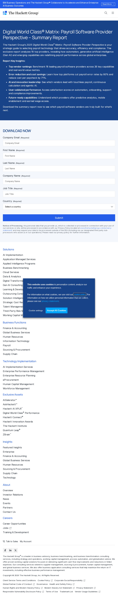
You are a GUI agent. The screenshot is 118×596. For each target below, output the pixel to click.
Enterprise (8, 451)
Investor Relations (13, 494)
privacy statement (50, 301)
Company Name (16, 175)
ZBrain (7, 434)
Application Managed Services (19, 259)
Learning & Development (16, 289)
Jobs (5, 528)
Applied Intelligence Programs (19, 263)
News (6, 499)
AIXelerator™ (10, 400)
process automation (79, 559)
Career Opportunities (14, 523)
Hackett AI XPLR (12, 408)
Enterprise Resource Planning (19, 375)
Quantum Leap (11, 430)
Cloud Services (11, 272)
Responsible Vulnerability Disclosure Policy (22, 591)
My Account (26, 541)
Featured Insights (12, 447)
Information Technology (16, 341)
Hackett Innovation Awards (18, 421)
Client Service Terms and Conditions (19, 580)
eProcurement (11, 379)
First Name (14, 150)
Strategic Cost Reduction (17, 302)
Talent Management (14, 306)
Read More (107, 4)
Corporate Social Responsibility (68, 580)
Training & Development (16, 532)
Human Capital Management (18, 384)
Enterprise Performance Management (23, 371)
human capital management (99, 564)
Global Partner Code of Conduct (17, 584)
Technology (9, 477)
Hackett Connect (13, 417)
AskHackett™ (10, 404)
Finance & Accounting (15, 328)
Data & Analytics (12, 276)
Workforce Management (16, 388)
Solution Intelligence (14, 298)
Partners (8, 507)
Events (6, 503)
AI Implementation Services (18, 366)
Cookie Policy (44, 580)
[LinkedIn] (10, 550)
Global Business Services (16, 332)
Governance (42, 584)
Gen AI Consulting (13, 285)
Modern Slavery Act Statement (58, 588)
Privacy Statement (84, 588)
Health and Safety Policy (61, 584)
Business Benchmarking (16, 267)
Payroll (7, 345)
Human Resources (13, 336)
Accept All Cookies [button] (56, 310)
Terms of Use (52, 591)
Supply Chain (10, 354)
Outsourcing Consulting (16, 293)
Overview (8, 490)
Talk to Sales (12, 541)
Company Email (16, 137)
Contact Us (9, 511)
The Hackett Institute (15, 425)
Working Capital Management (19, 315)
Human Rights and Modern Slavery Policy (21, 588)
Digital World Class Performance (21, 412)
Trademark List (66, 591)
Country (12, 201)
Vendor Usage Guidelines (86, 591)
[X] (15, 550)
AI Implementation (13, 255)
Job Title (12, 188)
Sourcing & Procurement (16, 349)
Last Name (13, 162)
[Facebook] (5, 550)
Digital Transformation (15, 280)
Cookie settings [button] (36, 310)
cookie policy (80, 294)
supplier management (53, 564)
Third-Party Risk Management (19, 310)
